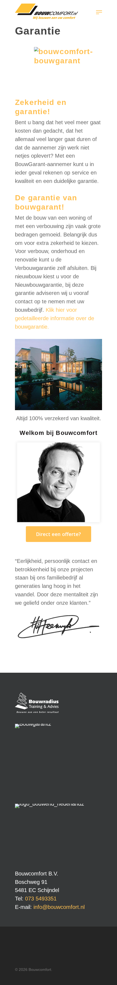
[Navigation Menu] (99, 12)
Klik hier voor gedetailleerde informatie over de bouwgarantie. (54, 318)
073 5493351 (41, 899)
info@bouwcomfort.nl (59, 907)
